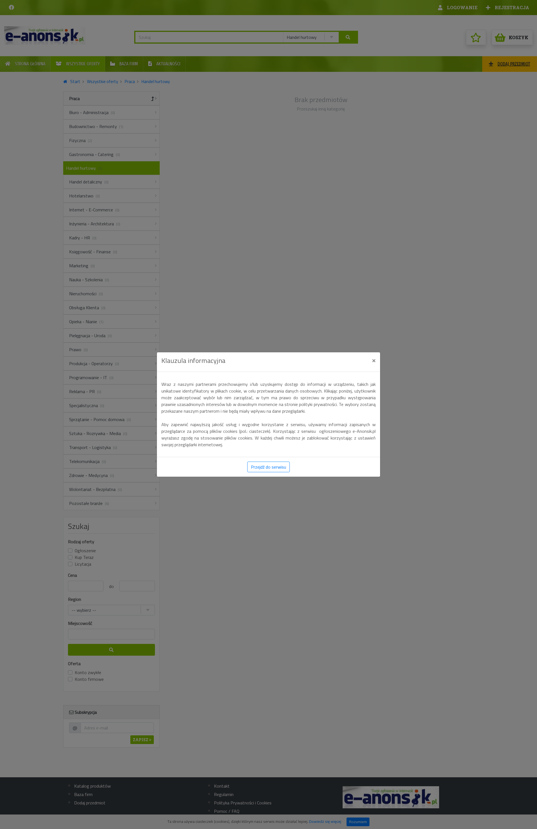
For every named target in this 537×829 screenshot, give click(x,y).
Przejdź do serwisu (268, 467)
